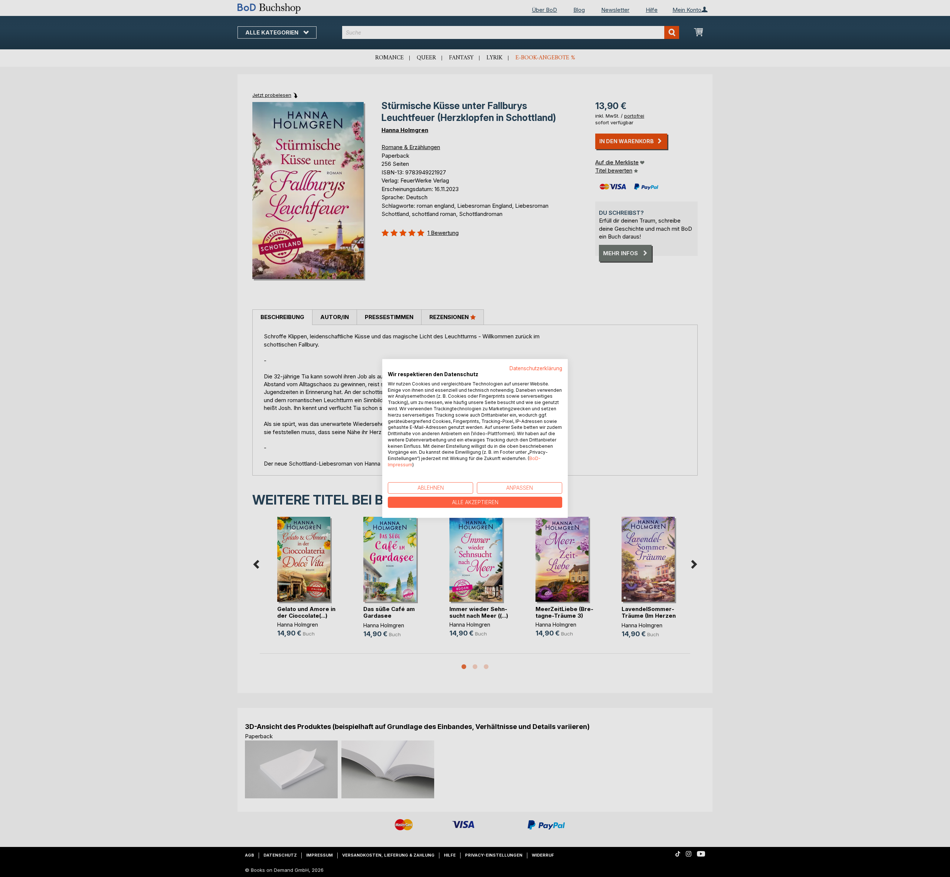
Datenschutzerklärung (536, 368)
